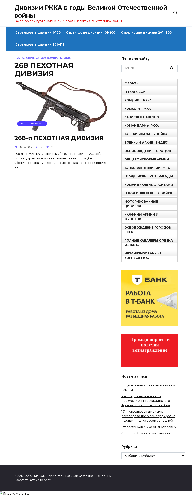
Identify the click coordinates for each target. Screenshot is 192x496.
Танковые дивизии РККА (147, 168)
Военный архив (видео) (146, 142)
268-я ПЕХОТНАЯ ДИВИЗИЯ (59, 138)
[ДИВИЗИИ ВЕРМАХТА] (61, 129)
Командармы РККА (141, 125)
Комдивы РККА (138, 100)
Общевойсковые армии (146, 159)
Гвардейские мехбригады (148, 176)
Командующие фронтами (148, 185)
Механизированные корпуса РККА (142, 256)
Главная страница (26, 57)
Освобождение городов (147, 151)
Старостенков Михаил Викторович (148, 427)
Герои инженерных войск (148, 193)
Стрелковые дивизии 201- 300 (146, 32)
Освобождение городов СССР (147, 230)
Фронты (131, 83)
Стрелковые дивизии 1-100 (38, 32)
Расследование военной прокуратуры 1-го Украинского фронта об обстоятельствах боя (145, 400)
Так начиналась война (146, 134)
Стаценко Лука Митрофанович (145, 433)
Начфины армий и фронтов (141, 217)
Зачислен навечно (141, 117)
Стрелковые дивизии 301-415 (39, 44)
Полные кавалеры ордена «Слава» (148, 243)
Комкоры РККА (137, 109)
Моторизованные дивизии (141, 204)
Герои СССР (134, 92)
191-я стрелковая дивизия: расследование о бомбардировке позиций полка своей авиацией (148, 416)
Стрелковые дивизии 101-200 (90, 32)
